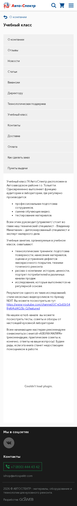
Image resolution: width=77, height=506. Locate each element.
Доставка (14, 136)
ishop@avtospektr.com (18, 475)
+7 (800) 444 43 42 (25, 466)
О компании (16, 39)
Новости (14, 61)
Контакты (14, 125)
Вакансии (14, 82)
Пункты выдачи (18, 168)
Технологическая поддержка (27, 103)
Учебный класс (17, 114)
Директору (15, 93)
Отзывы (13, 50)
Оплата (12, 146)
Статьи (12, 71)
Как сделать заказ (19, 157)
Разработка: (11, 499)
